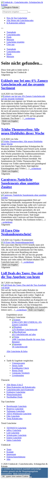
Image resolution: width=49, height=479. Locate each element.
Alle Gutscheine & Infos (17, 351)
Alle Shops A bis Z (15, 385)
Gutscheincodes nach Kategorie (20, 389)
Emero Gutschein (14, 438)
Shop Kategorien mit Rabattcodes (21, 387)
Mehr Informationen (21, 474)
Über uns (10, 44)
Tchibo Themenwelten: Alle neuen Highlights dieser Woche (22, 131)
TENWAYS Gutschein (16, 428)
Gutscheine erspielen (15, 42)
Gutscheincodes (13, 34)
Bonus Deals (17, 370)
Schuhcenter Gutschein (16, 435)
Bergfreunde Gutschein (17, 406)
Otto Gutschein (13, 416)
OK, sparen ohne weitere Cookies (15, 476)
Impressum (11, 454)
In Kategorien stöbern (16, 23)
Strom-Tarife (17, 365)
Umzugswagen (18, 363)
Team (9, 449)
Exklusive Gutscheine (16, 392)
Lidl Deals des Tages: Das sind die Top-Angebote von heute (22, 275)
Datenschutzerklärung (16, 457)
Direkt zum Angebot (10, 121)
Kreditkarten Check (20, 368)
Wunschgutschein (14, 394)
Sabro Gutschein (14, 440)
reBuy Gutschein (14, 430)
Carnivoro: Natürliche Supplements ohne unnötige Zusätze (20, 183)
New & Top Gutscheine (17, 18)
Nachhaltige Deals (14, 397)
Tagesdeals (11, 32)
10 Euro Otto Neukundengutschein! (16, 232)
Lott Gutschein (13, 433)
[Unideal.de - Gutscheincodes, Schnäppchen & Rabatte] (24, 5)
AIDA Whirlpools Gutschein (19, 413)
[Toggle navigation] (2, 28)
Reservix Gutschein (15, 409)
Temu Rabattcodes (14, 418)
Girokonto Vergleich (21, 373)
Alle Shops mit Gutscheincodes (20, 20)
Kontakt (10, 452)
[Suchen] (29, 12)
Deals (9, 37)
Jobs (8, 459)
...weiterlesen (29, 118)
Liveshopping (18, 375)
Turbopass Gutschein (16, 411)
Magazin (10, 39)
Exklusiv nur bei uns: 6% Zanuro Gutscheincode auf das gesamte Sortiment (24, 84)
